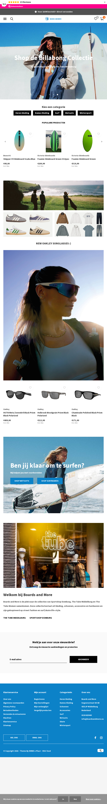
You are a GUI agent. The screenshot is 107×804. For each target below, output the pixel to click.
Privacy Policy (9, 706)
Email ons (37, 737)
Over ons (7, 699)
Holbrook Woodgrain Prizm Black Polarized (53, 414)
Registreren (39, 699)
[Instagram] (101, 738)
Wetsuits (69, 113)
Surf (57, 113)
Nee (75, 799)
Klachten (7, 718)
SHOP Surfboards (50, 481)
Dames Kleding (42, 113)
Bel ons (14, 737)
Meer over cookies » (93, 799)
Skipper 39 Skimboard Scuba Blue (19, 159)
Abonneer (83, 659)
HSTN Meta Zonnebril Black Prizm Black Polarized (19, 414)
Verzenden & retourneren (14, 714)
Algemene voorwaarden (13, 703)
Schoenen (64, 706)
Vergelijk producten (42, 710)
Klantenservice (10, 721)
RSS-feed (46, 751)
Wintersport (86, 113)
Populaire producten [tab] (53, 122)
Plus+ (38, 751)
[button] (5, 19)
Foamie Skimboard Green (84, 159)
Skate (62, 721)
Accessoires (65, 710)
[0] (102, 18)
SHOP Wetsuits (21, 481)
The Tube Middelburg (14, 617)
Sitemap (7, 725)
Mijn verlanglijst (41, 706)
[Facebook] (95, 738)
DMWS (31, 751)
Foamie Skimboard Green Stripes (53, 159)
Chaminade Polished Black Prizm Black (87, 414)
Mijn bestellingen (41, 703)
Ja (63, 799)
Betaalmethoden (10, 710)
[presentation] (5, 141)
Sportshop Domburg (41, 617)
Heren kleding (22, 113)
